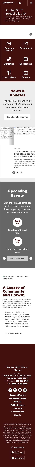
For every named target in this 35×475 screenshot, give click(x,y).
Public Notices (17, 406)
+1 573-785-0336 (19, 385)
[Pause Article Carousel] (13, 173)
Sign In (17, 416)
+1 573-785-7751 (21, 382)
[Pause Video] (30, 34)
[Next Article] (21, 173)
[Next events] (30, 259)
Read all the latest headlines (17, 117)
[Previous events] (4, 259)
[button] (9, 3)
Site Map (17, 409)
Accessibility (17, 412)
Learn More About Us (14, 334)
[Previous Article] (17, 173)
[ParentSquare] (17, 448)
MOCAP (17, 402)
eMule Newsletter (17, 399)
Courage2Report (17, 396)
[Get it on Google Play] (18, 453)
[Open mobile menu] (31, 3)
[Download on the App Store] (18, 459)
